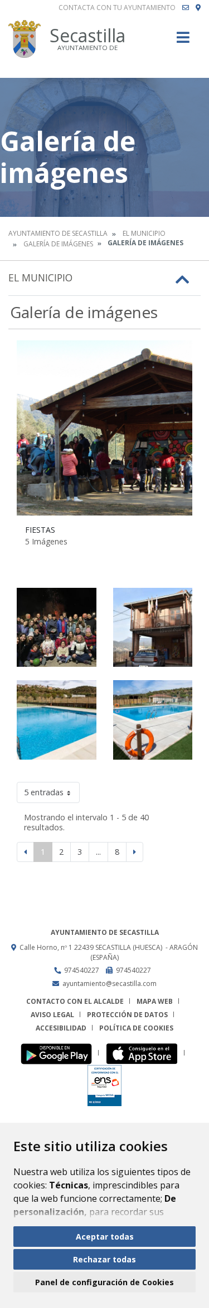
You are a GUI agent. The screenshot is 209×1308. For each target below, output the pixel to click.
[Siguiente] (134, 852)
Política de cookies (136, 1028)
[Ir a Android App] (59, 1053)
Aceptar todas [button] (105, 1236)
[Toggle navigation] (183, 41)
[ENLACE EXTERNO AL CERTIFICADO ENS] (104, 1084)
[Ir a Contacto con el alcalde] (185, 7)
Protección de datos (127, 1014)
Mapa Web (155, 1001)
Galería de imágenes (58, 244)
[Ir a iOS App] (145, 1053)
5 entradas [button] (44, 792)
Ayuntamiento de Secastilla (58, 233)
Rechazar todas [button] (104, 1259)
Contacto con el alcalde (75, 1001)
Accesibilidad (61, 1028)
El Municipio (144, 233)
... (98, 851)
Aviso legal (52, 1014)
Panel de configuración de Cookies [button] (104, 1282)
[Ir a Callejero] (198, 7)
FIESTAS (40, 529)
